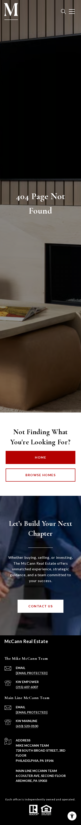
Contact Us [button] (40, 606)
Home (40, 457)
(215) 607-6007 (27, 687)
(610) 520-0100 (27, 726)
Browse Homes (40, 475)
